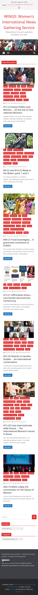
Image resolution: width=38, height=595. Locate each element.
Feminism (23, 93)
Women (26, 100)
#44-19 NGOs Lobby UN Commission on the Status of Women (18, 489)
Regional (23, 96)
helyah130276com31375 (19, 103)
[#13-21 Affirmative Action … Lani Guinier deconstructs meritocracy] (19, 274)
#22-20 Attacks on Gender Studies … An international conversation (17, 359)
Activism (6, 215)
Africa (5, 86)
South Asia (19, 232)
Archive (23, 86)
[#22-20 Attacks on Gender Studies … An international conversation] (19, 329)
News (23, 226)
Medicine (6, 408)
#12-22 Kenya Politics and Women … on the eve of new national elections (18, 109)
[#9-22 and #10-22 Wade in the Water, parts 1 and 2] (19, 141)
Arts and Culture (18, 150)
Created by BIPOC (8, 89)
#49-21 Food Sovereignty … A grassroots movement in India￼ (18, 242)
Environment (14, 93)
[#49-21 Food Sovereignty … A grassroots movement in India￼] (19, 204)
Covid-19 (19, 401)
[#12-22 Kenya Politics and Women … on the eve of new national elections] (19, 76)
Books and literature (9, 153)
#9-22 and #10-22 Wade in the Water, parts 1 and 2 (17, 172)
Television (19, 100)
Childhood (30, 86)
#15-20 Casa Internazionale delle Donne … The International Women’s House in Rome (19, 430)
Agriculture (12, 86)
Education (17, 89)
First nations (25, 476)
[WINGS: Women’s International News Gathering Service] (3, 53)
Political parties (8, 96)
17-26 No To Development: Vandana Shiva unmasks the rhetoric (20, 6)
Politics (17, 96)
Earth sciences (26, 219)
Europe (24, 342)
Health (18, 226)
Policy (17, 408)
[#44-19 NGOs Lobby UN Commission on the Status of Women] (19, 463)
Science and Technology (17, 229)
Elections (6, 93)
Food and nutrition (9, 226)
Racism (30, 156)
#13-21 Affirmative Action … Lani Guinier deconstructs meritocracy (18, 297)
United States (7, 163)
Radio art (6, 160)
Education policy (26, 89)
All (18, 86)
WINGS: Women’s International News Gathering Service (19, 22)
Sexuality (30, 346)
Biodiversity (7, 219)
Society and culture (9, 100)
